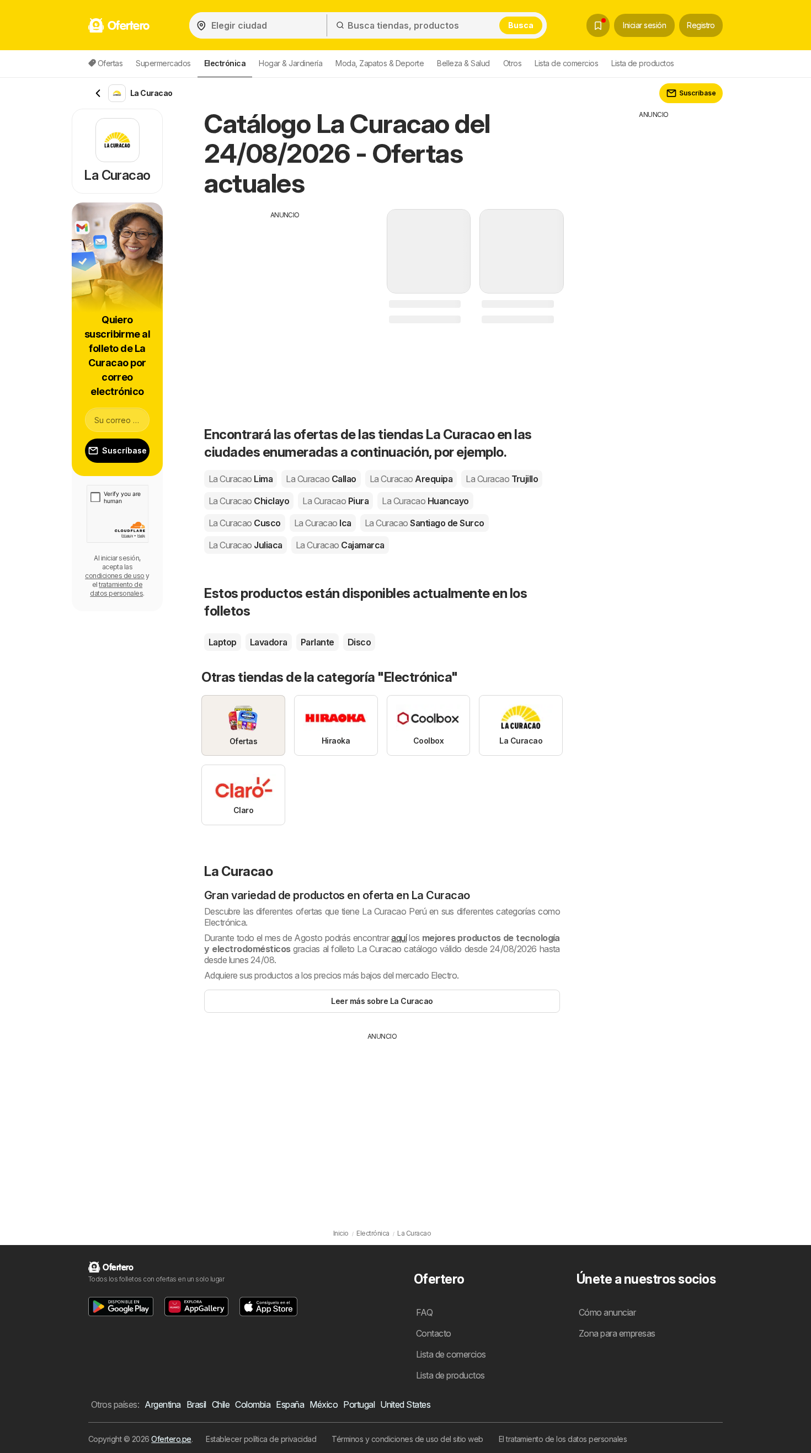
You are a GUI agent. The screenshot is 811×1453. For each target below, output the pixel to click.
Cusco (245, 522)
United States (405, 1404)
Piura (335, 500)
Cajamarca (340, 545)
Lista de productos (642, 63)
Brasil (196, 1404)
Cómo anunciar (607, 1312)
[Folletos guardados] (598, 25)
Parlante (317, 642)
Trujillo (502, 478)
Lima (241, 478)
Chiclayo (249, 500)
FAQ (424, 1312)
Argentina (162, 1404)
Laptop (223, 642)
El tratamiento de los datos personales (563, 1439)
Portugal (359, 1404)
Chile (221, 1404)
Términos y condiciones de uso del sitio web (407, 1439)
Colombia (252, 1404)
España (290, 1404)
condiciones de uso (115, 575)
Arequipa (411, 478)
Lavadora (268, 642)
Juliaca (245, 545)
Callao (321, 478)
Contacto (433, 1333)
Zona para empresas (617, 1333)
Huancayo (425, 500)
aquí (399, 937)
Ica (322, 522)
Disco (359, 642)
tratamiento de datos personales (116, 588)
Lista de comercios (566, 63)
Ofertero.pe (171, 1439)
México (324, 1404)
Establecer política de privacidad (261, 1439)
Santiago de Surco (424, 522)
